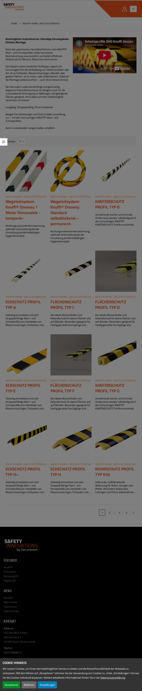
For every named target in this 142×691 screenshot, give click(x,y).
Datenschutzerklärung (112, 677)
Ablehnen (29, 684)
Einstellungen (47, 684)
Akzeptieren (11, 684)
